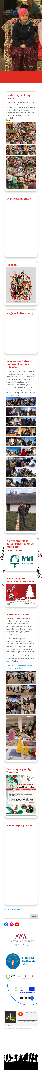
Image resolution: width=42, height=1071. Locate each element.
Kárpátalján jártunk (19, 825)
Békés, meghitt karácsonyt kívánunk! (20, 580)
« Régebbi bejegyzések (12, 909)
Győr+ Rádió (7, 1028)
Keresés (34, 916)
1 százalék (12, 264)
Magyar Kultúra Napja (20, 313)
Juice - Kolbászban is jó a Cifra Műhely (22, 1028)
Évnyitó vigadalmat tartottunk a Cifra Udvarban (18, 364)
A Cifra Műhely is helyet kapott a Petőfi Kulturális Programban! (20, 545)
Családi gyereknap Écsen (18, 97)
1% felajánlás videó (18, 198)
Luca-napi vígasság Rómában (18, 771)
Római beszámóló (17, 614)
